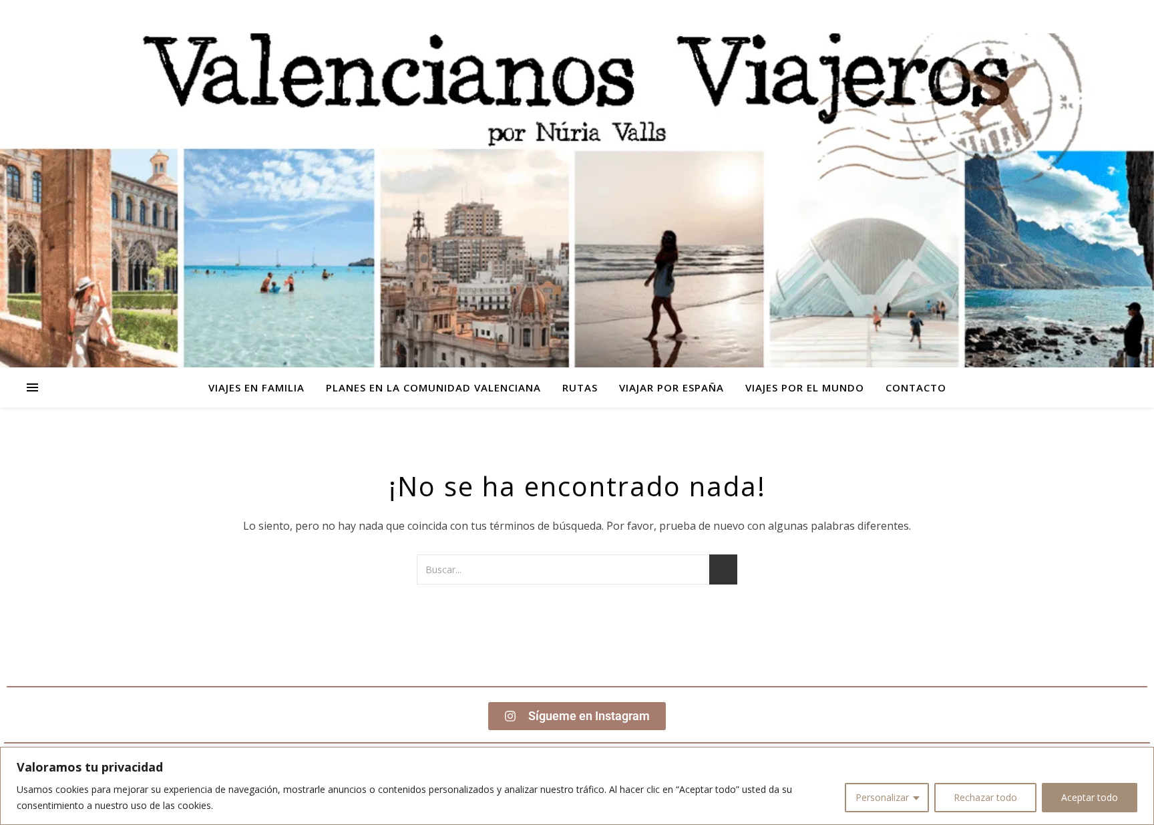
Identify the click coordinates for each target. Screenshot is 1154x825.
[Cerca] (1140, 758)
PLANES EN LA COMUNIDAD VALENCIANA (433, 387)
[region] (577, 786)
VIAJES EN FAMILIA (256, 387)
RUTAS (580, 387)
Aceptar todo (1089, 797)
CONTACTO (916, 387)
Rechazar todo (985, 797)
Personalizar (882, 797)
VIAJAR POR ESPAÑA (671, 387)
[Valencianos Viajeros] (577, 200)
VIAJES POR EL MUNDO (804, 387)
